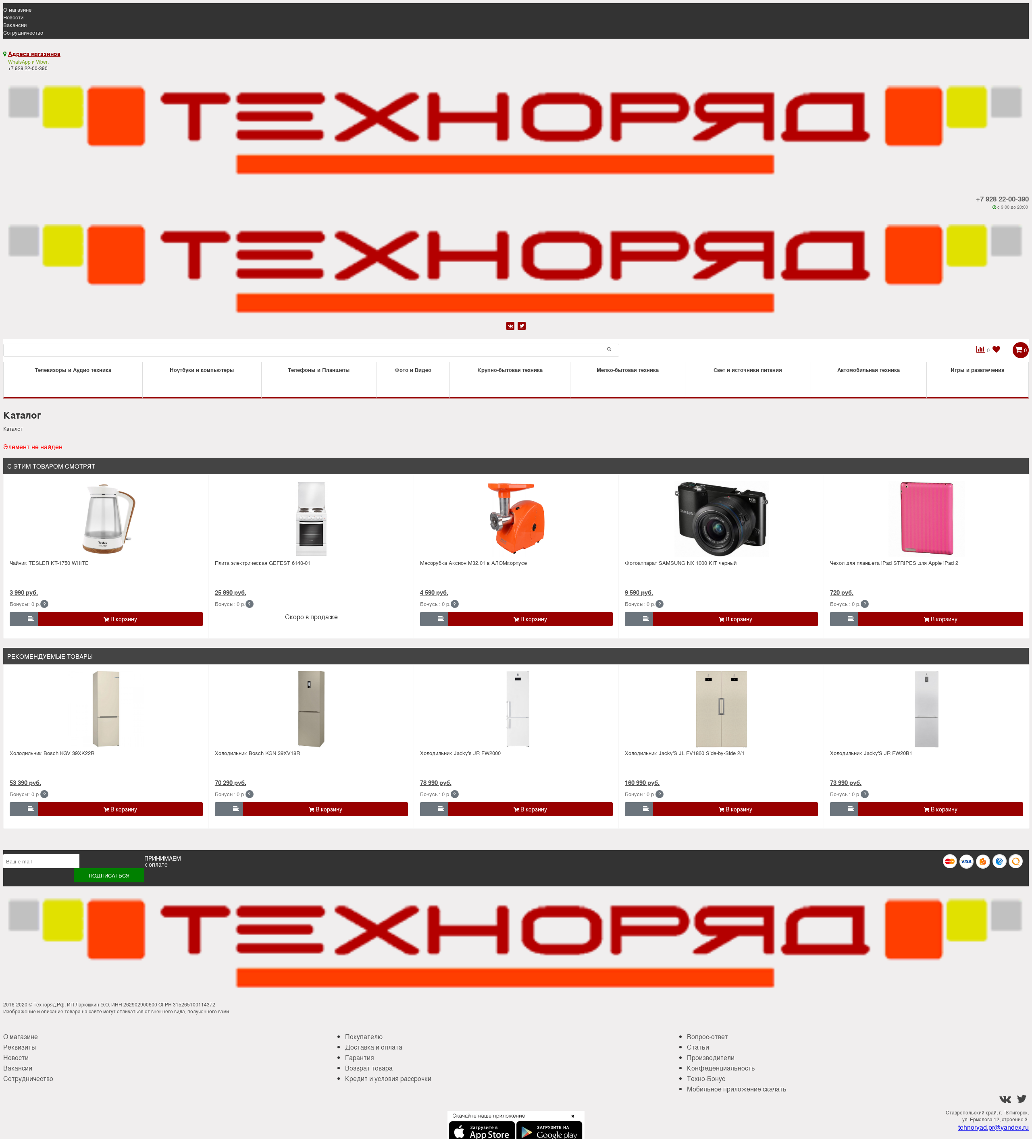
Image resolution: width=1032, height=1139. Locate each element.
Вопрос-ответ (707, 1036)
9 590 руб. (639, 592)
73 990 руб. (845, 782)
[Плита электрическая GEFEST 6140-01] (311, 519)
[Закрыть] (570, 1121)
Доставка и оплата (373, 1047)
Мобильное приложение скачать (736, 1088)
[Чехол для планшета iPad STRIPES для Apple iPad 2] (927, 519)
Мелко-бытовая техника (628, 369)
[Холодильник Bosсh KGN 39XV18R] (311, 709)
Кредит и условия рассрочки (388, 1078)
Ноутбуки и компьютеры (202, 369)
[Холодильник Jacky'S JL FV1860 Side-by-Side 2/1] (721, 709)
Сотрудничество (23, 32)
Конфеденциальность (721, 1068)
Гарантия (359, 1057)
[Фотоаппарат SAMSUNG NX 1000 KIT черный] (721, 519)
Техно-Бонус (706, 1078)
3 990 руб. (24, 592)
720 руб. (841, 592)
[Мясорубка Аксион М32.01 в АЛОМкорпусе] (516, 519)
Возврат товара (369, 1068)
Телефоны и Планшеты (319, 369)
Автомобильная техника (868, 369)
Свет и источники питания (748, 369)
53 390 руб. (25, 782)
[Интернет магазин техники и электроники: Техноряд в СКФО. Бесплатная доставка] (516, 126)
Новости (13, 17)
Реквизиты (19, 1047)
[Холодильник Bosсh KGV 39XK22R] (106, 709)
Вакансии (15, 25)
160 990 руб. (642, 782)
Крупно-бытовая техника (510, 369)
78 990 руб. (436, 782)
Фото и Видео (413, 369)
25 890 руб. (230, 592)
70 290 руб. (230, 782)
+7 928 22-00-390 (1002, 198)
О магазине (17, 9)
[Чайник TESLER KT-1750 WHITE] (106, 519)
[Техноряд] (516, 265)
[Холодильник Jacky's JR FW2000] (516, 709)
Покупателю (364, 1036)
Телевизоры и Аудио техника (73, 369)
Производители (710, 1057)
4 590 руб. (434, 592)
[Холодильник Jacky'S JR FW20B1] (927, 709)
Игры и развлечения (978, 369)
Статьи (698, 1047)
